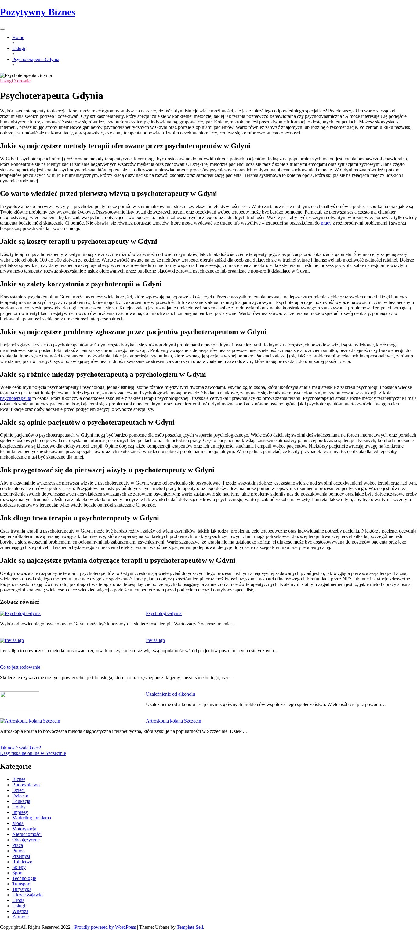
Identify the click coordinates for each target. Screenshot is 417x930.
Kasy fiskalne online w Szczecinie (33, 753)
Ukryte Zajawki (27, 894)
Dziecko (20, 795)
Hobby (19, 806)
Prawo (18, 850)
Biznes (18, 779)
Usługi (6, 80)
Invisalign (155, 640)
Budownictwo (26, 784)
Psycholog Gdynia (164, 613)
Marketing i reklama (31, 817)
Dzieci (18, 790)
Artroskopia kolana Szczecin (173, 720)
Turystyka (21, 889)
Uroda (18, 900)
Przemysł (21, 856)
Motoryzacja (24, 828)
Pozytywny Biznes (37, 11)
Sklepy (19, 867)
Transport (21, 883)
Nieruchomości (27, 834)
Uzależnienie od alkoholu (170, 694)
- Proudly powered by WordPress (104, 927)
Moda (18, 823)
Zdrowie (22, 80)
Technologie (24, 878)
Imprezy (20, 812)
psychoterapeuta (15, 398)
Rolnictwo (22, 861)
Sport (17, 872)
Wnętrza (20, 911)
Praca (17, 845)
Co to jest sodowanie (20, 667)
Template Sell (190, 927)
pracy (326, 222)
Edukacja (21, 801)
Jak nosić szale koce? (20, 747)
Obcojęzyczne (26, 839)
